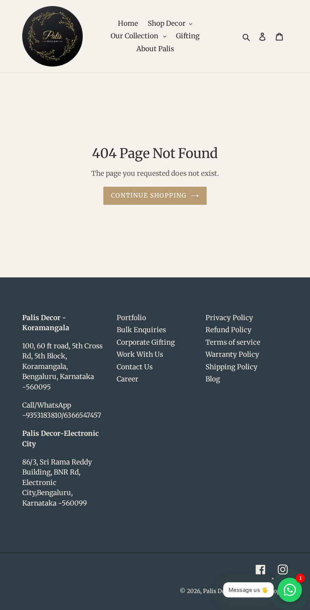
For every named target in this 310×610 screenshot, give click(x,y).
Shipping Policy (231, 366)
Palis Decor (218, 591)
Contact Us (135, 366)
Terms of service (232, 342)
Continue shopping (148, 195)
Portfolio (131, 317)
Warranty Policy (232, 354)
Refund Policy (228, 329)
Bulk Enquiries (141, 329)
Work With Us (140, 354)
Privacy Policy (229, 317)
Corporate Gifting (146, 342)
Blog (212, 379)
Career (127, 379)
